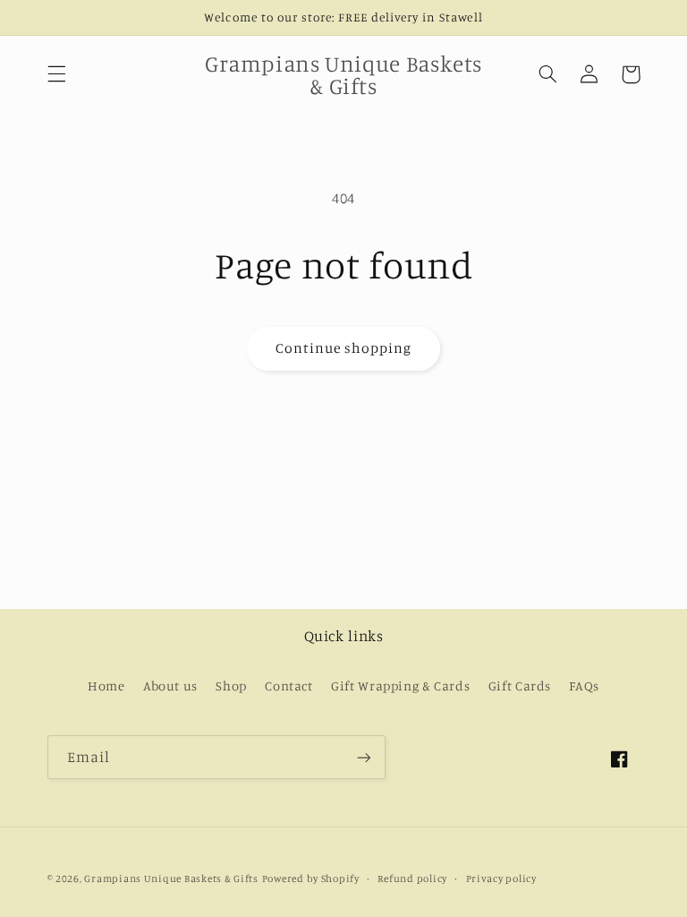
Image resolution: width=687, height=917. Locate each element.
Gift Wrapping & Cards (400, 685)
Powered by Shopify (311, 878)
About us (170, 685)
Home (106, 685)
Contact (288, 685)
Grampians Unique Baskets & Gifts (171, 878)
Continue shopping (344, 347)
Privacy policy (501, 878)
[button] (56, 74)
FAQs (584, 685)
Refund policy (412, 878)
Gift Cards (519, 685)
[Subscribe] (363, 757)
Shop (231, 685)
